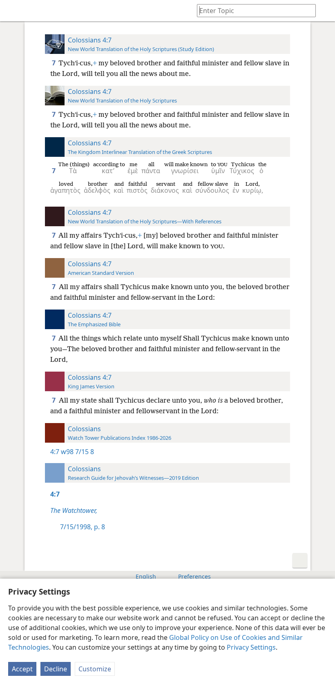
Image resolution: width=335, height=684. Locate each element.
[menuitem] (12, 11)
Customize (94, 668)
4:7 (54, 451)
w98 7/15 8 (77, 451)
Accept (22, 668)
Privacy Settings (251, 647)
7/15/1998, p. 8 (82, 526)
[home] (12, 11)
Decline (55, 668)
